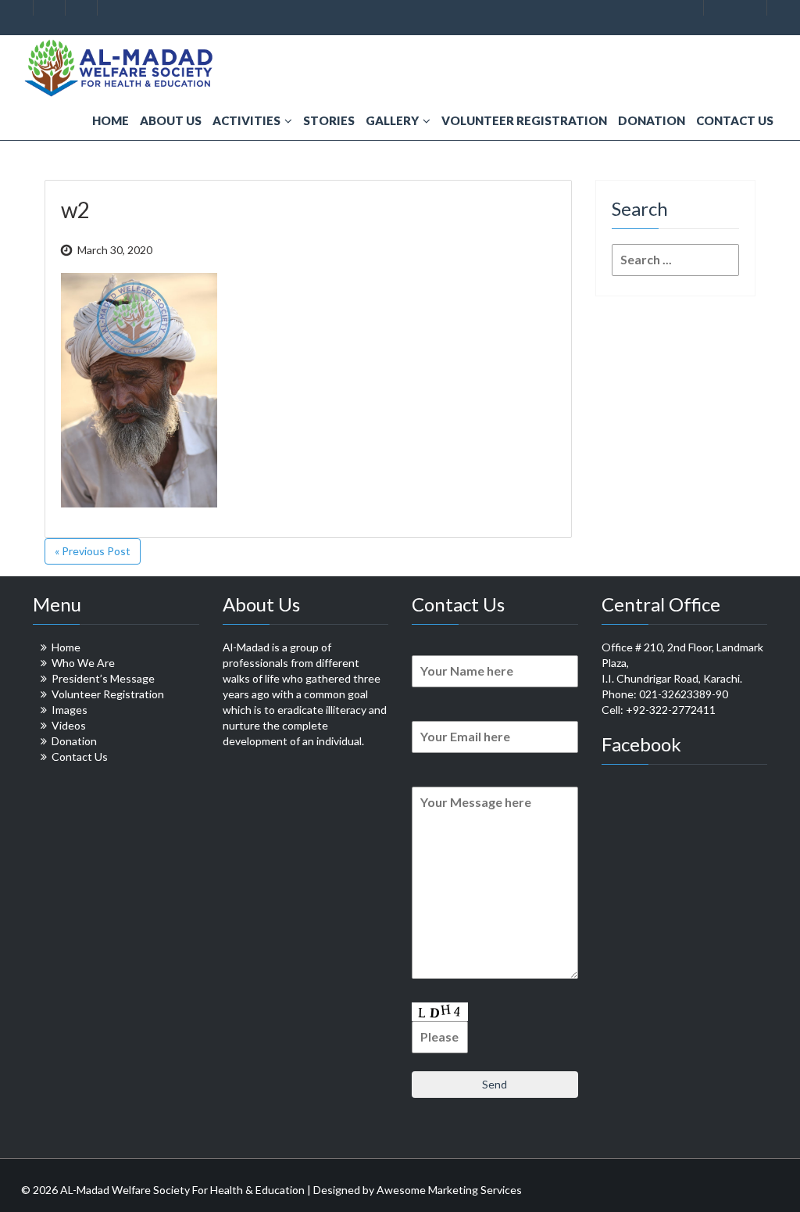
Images (70, 709)
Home (110, 120)
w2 (75, 209)
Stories (329, 120)
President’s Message (103, 678)
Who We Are (83, 662)
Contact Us (734, 120)
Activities (246, 120)
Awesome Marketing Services (449, 1189)
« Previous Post (92, 551)
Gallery (392, 120)
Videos (69, 725)
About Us (171, 120)
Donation (651, 120)
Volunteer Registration (524, 120)
